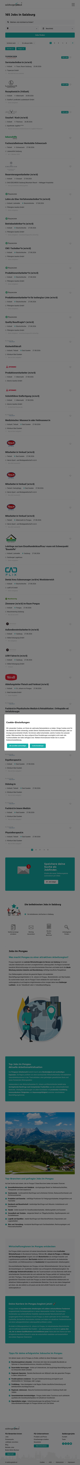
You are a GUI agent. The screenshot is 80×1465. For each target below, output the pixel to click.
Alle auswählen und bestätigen (17, 745)
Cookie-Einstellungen (38, 745)
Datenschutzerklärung (13, 740)
